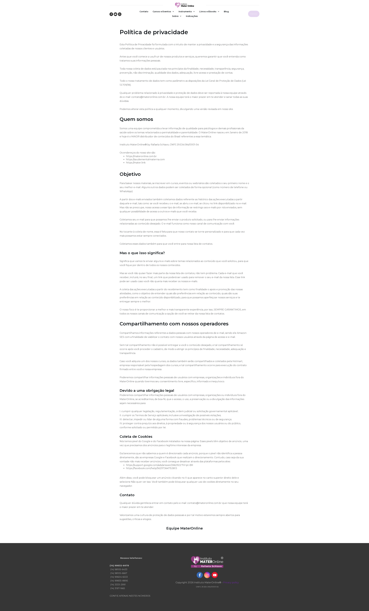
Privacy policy (231, 582)
